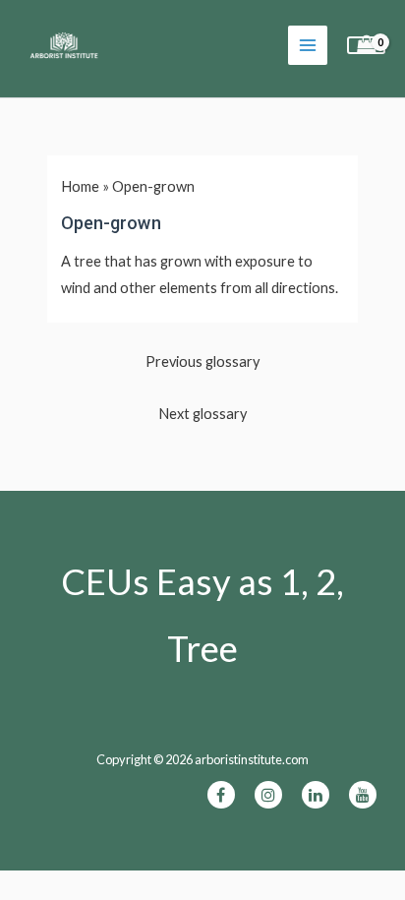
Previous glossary (202, 361)
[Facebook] (221, 795)
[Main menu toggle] (307, 45)
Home (80, 186)
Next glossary (202, 413)
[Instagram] (268, 795)
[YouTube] (362, 795)
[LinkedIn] (315, 795)
